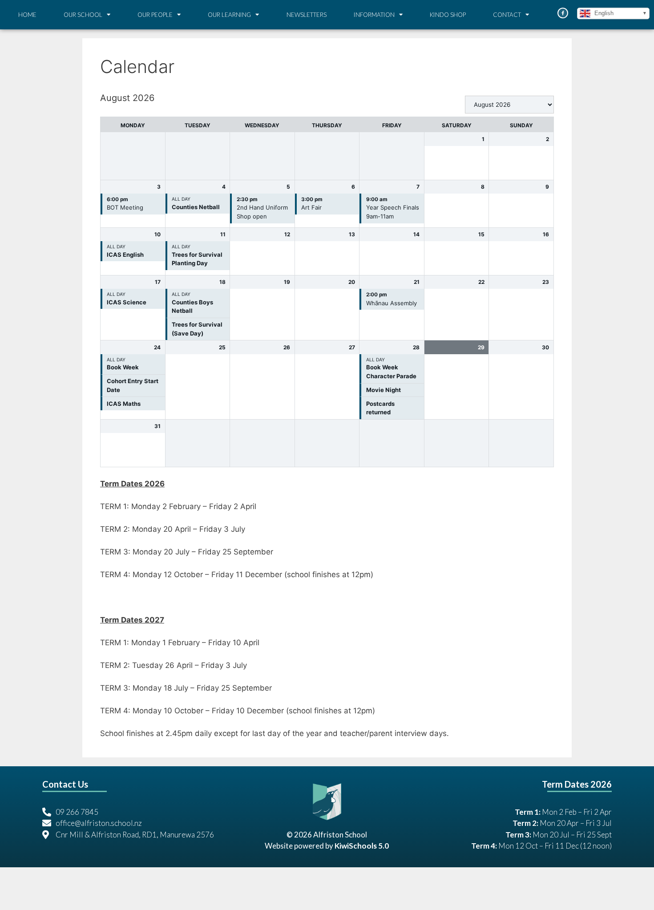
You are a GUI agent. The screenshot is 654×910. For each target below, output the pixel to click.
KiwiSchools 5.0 (362, 845)
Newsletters (307, 14)
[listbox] (509, 104)
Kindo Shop (448, 14)
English (603, 13)
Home (27, 14)
